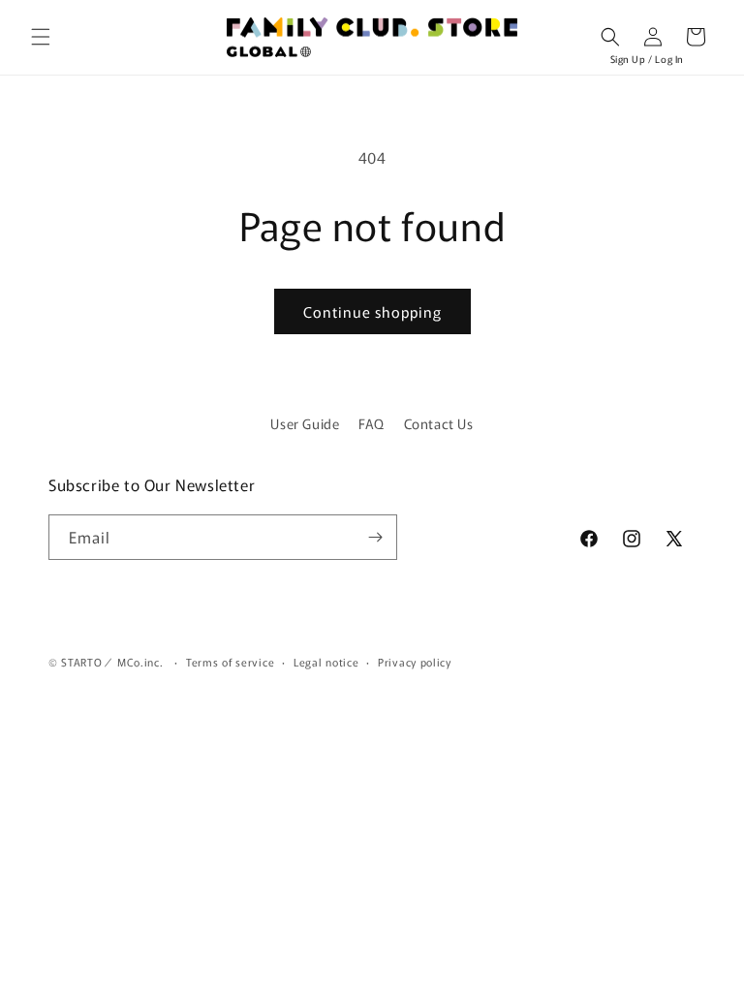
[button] (40, 37)
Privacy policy (414, 661)
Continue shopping (372, 311)
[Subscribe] (375, 537)
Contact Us (439, 423)
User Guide (304, 423)
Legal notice (326, 661)
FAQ (371, 423)
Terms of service (230, 661)
